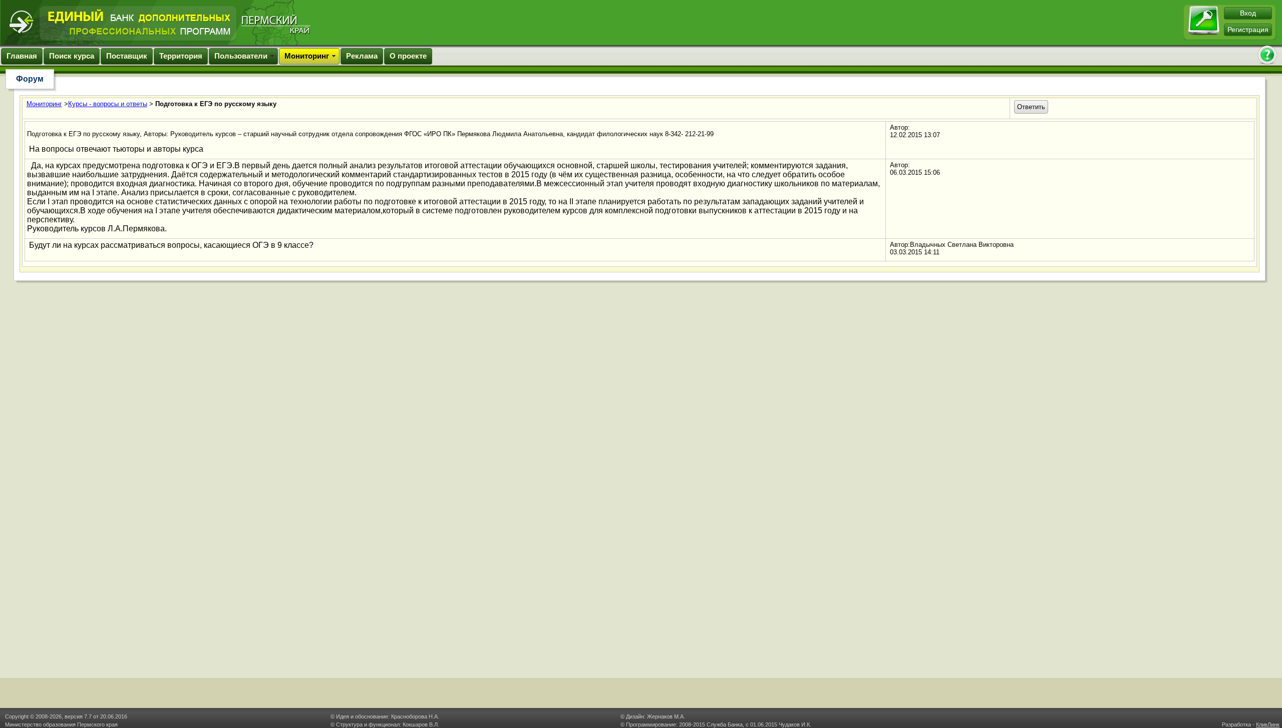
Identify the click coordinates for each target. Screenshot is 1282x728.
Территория (180, 56)
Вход (1248, 13)
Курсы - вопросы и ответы (107, 104)
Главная (22, 56)
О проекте (408, 56)
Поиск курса (71, 56)
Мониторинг (306, 56)
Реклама (362, 56)
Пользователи (240, 56)
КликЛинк (1267, 724)
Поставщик (126, 56)
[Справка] (1267, 56)
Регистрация (1247, 30)
